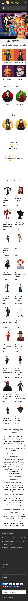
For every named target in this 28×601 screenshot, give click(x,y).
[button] (25, 3)
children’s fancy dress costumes (15, 482)
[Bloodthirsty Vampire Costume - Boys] (8, 360)
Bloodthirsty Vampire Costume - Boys (7, 370)
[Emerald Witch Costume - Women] (20, 288)
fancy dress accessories (17, 500)
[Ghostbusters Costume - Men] (20, 238)
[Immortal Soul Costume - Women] (8, 288)
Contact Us (5, 564)
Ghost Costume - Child (20, 321)
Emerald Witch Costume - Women (19, 298)
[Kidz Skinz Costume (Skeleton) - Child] (8, 238)
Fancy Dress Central (9, 597)
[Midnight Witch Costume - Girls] (8, 410)
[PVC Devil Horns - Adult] (20, 190)
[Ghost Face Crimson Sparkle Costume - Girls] (8, 214)
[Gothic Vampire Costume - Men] (8, 264)
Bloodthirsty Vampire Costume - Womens (19, 371)
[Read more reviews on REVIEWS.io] (14, 149)
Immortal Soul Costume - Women (6, 298)
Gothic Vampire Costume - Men (7, 273)
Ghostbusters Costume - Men (19, 248)
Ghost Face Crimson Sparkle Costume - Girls (7, 224)
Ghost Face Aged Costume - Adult (20, 223)
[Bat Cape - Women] (20, 410)
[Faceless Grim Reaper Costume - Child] (8, 312)
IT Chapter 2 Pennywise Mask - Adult (20, 274)
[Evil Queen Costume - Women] (8, 190)
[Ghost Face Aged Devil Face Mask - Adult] (8, 386)
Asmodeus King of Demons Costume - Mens (20, 396)
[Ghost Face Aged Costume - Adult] (20, 214)
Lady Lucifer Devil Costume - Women (7, 346)
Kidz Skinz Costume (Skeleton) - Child (6, 249)
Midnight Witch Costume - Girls (7, 419)
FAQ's (3, 567)
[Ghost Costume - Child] (20, 312)
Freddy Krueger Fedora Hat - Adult (19, 346)
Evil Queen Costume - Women (6, 200)
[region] (14, 161)
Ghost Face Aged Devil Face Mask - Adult (7, 396)
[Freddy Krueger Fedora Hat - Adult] (20, 336)
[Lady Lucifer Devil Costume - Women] (8, 336)
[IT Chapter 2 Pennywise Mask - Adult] (20, 264)
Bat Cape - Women (18, 419)
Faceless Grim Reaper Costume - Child (7, 322)
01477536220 (5, 571)
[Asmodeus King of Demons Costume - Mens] (20, 386)
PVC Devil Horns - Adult (20, 199)
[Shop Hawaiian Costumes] (14, 25)
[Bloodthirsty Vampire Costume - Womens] (20, 360)
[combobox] (14, 8)
